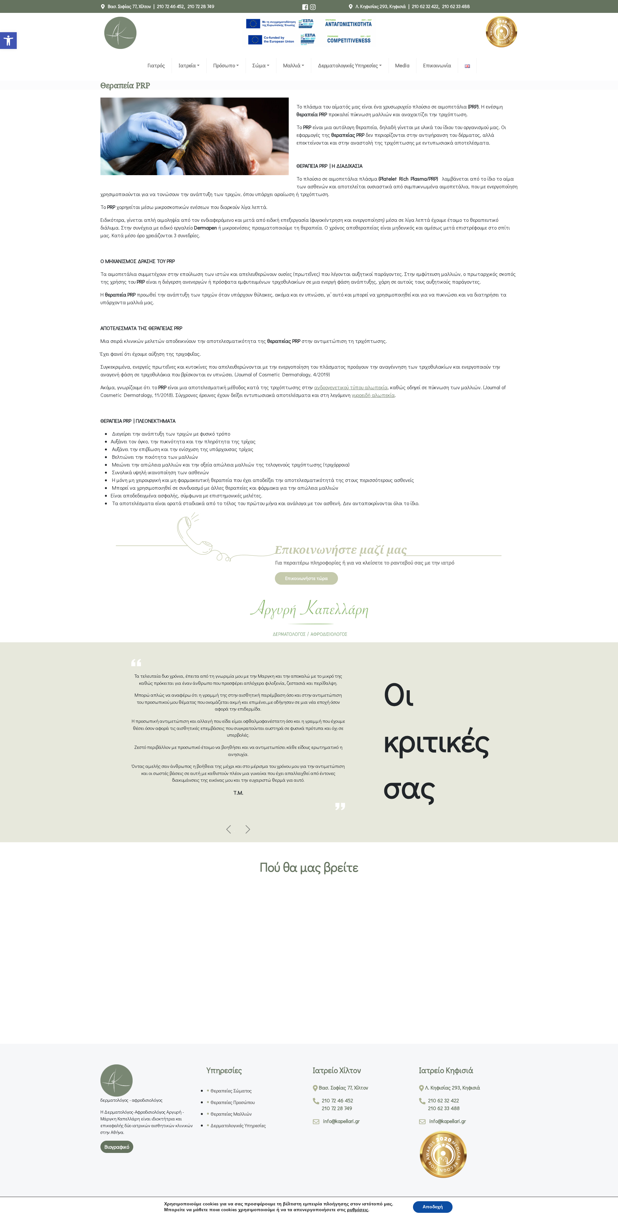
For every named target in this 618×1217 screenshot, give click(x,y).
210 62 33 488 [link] (456, 6)
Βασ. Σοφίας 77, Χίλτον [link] (129, 6)
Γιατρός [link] (156, 65)
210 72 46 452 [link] (170, 6)
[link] (8, 40)
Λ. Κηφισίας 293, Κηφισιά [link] (381, 6)
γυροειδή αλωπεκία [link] (373, 395)
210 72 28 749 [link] (201, 6)
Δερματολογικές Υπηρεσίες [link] (348, 65)
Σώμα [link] (259, 65)
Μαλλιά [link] (291, 65)
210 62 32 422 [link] (425, 6)
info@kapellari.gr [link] (341, 1121)
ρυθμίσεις (357, 1210)
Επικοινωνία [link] (437, 65)
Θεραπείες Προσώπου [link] (233, 1102)
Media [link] (402, 65)
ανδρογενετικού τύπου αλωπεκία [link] (351, 387)
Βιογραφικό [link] (117, 1146)
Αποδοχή (433, 1207)
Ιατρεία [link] (187, 65)
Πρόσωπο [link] (224, 65)
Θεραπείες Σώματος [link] (231, 1091)
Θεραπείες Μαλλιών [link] (231, 1114)
